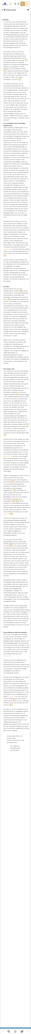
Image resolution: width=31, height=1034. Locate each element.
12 (12, 501)
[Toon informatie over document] (4, 10)
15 (10, 546)
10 (12, 482)
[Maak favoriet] (15, 1031)
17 (10, 705)
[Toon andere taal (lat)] (28, 10)
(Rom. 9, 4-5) (7, 456)
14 (10, 514)
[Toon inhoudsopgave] (2, 10)
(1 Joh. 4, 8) (7, 656)
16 (14, 700)
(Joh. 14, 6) (6, 249)
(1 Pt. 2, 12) (11, 696)
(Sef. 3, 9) (6, 514)
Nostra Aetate (11, 10)
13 (16, 501)
